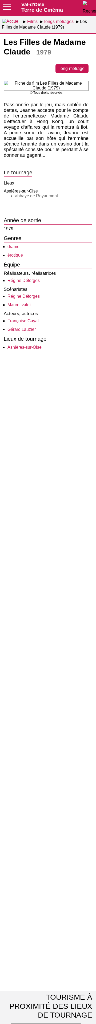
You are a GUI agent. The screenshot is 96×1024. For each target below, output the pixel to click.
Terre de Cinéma (42, 7)
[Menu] (6, 8)
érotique (15, 255)
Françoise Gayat (23, 321)
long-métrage (72, 68)
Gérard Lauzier (21, 329)
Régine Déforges (23, 280)
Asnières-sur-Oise (24, 347)
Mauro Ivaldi (19, 305)
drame (13, 246)
